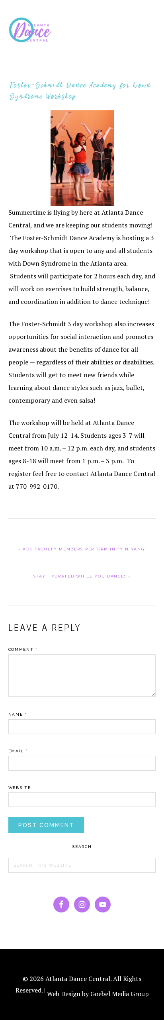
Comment (22, 649)
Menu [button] (147, 17)
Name (17, 714)
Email (18, 751)
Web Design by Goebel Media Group (98, 993)
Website (19, 787)
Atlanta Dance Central (32, 32)
